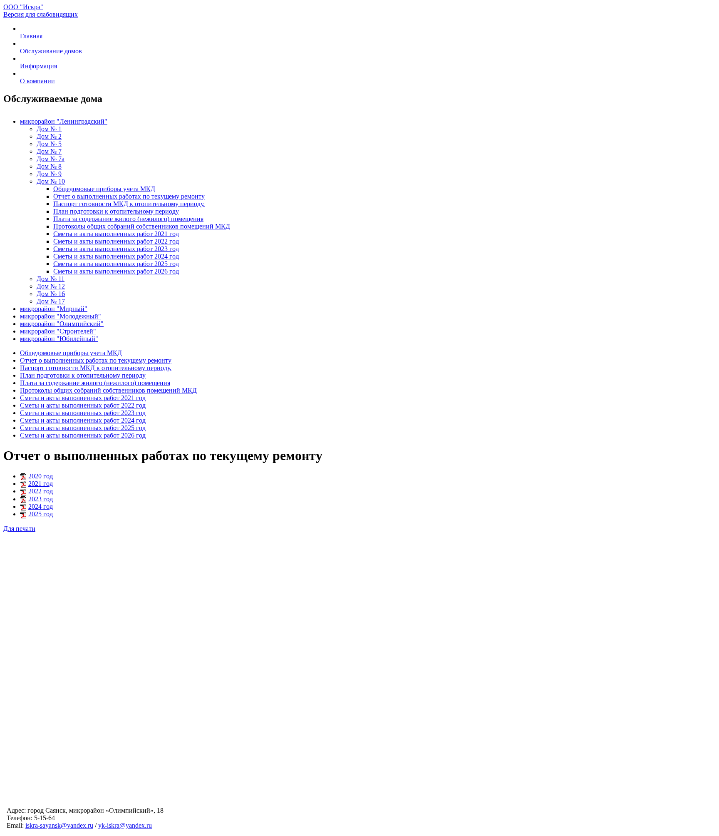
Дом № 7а (50, 158)
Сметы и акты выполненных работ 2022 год (116, 241)
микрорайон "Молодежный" (60, 316)
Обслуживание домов (51, 51)
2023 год (40, 499)
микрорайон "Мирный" (53, 308)
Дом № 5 (49, 143)
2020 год (40, 476)
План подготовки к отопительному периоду (116, 211)
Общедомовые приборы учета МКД (104, 188)
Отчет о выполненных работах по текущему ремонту (129, 196)
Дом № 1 (49, 128)
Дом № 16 (51, 293)
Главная (31, 36)
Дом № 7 (49, 151)
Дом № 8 (49, 166)
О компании (37, 81)
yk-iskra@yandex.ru (125, 825)
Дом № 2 (49, 136)
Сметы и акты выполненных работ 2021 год (116, 233)
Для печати (19, 528)
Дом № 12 (51, 286)
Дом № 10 (51, 181)
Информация (38, 66)
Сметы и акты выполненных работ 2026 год (116, 271)
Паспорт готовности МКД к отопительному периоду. (129, 203)
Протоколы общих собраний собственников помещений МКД (141, 226)
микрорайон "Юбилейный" (59, 338)
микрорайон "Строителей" (58, 331)
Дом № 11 (50, 278)
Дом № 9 (49, 173)
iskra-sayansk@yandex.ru (59, 825)
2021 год (40, 483)
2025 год (40, 514)
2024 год (40, 506)
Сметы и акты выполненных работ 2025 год (116, 263)
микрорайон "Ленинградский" (63, 121)
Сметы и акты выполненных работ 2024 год (116, 256)
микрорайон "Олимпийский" (62, 323)
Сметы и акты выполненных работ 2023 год (116, 248)
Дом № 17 (51, 301)
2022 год (40, 491)
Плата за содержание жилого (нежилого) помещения (128, 218)
